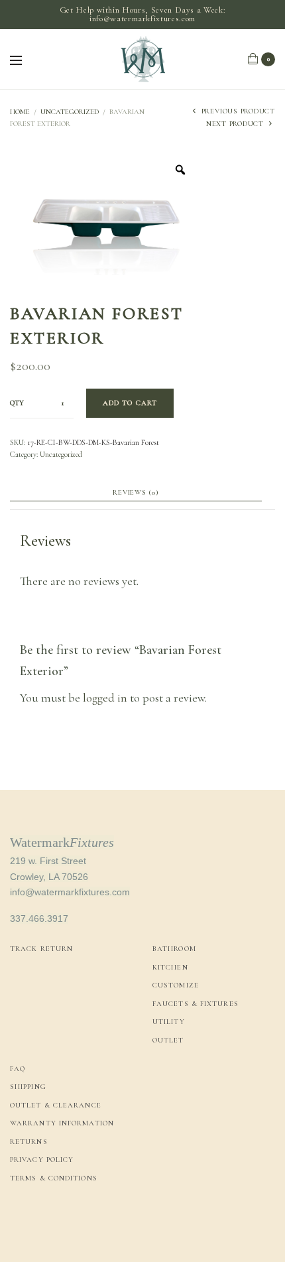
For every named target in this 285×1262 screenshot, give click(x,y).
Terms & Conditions (53, 1178)
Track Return (41, 948)
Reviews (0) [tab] (135, 493)
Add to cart (130, 403)
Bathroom (174, 948)
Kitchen (170, 967)
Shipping (28, 1086)
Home (20, 111)
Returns (29, 1141)
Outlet (168, 1040)
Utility (168, 1021)
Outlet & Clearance (55, 1105)
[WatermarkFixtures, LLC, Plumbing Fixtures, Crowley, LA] (59, 1224)
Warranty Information (62, 1123)
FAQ (17, 1068)
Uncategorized (69, 111)
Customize (175, 985)
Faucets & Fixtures (195, 1003)
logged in (105, 697)
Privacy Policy (42, 1159)
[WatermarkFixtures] (142, 59)
